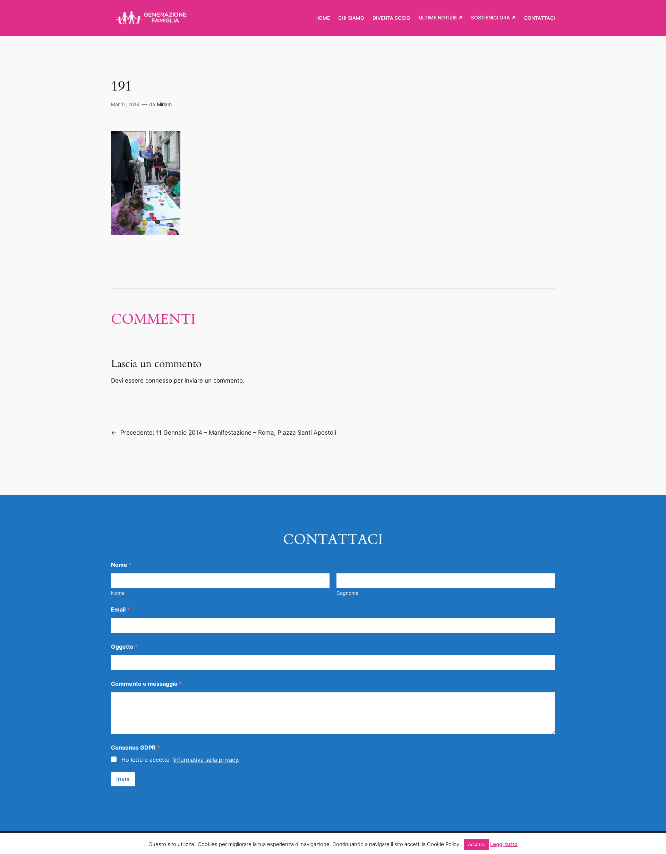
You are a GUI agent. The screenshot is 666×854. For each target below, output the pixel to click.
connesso (158, 380)
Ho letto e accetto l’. (180, 759)
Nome (118, 593)
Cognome (347, 593)
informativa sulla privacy (206, 759)
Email (120, 609)
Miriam (164, 104)
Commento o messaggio (146, 684)
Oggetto (124, 646)
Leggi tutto (504, 844)
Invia (123, 779)
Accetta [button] (476, 844)
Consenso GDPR (135, 747)
